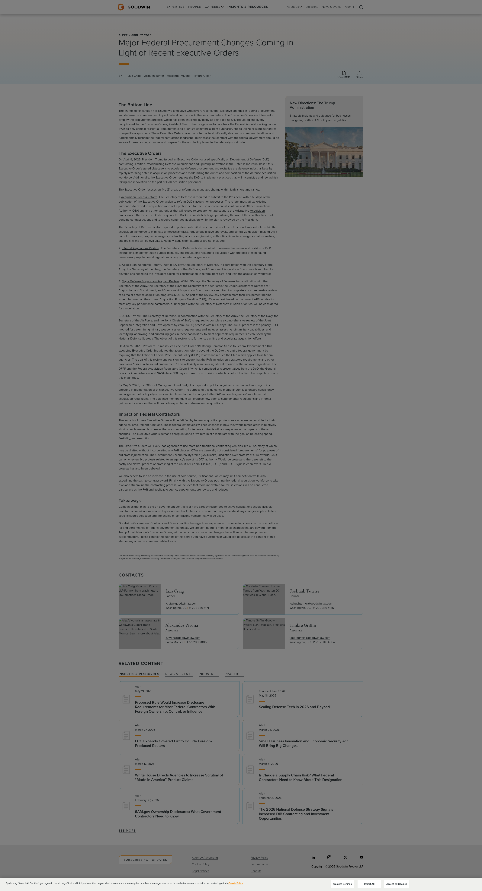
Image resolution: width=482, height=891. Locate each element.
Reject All (369, 884)
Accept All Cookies (396, 884)
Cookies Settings (342, 884)
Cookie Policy (235, 883)
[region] (241, 884)
